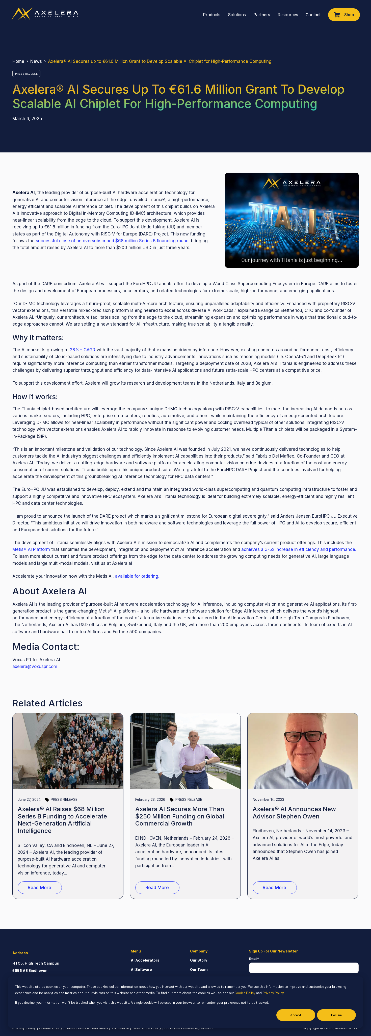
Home (18, 61)
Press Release (26, 73)
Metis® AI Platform (31, 549)
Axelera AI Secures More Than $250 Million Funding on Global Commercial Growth (179, 816)
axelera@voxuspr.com (34, 666)
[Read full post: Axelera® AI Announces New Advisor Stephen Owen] (303, 751)
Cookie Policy (245, 993)
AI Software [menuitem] (141, 969)
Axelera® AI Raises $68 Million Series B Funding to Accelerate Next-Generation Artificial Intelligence (62, 819)
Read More (39, 887)
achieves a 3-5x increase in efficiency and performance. (298, 549)
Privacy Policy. (273, 993)
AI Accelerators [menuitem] (145, 960)
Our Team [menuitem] (199, 969)
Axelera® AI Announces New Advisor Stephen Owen (294, 812)
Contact (313, 14)
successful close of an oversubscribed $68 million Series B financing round (112, 240)
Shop (349, 14)
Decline (336, 1015)
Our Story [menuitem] (198, 960)
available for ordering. (137, 576)
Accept (295, 1015)
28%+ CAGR (82, 349)
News (36, 61)
